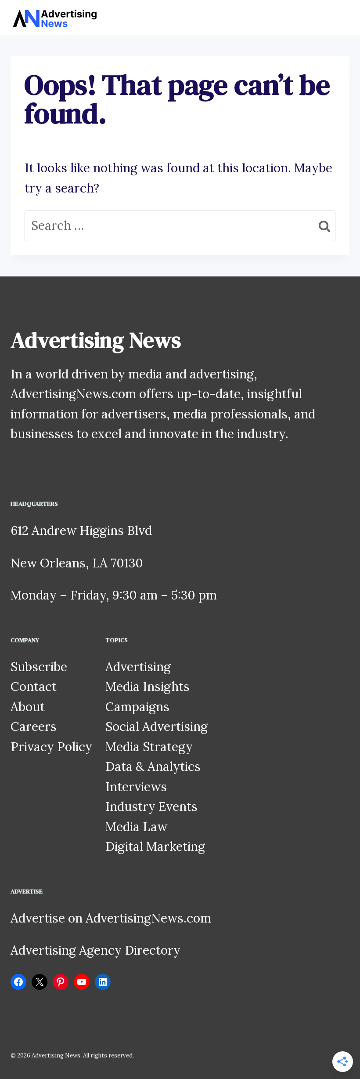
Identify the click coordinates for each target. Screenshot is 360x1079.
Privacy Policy (51, 747)
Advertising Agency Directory (95, 950)
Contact (34, 686)
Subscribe (39, 667)
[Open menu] (341, 17)
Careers (34, 726)
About (28, 707)
